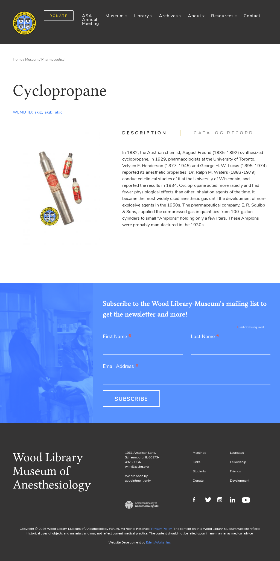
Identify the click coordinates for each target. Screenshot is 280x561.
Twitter (210, 500)
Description (144, 133)
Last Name (205, 337)
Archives (168, 16)
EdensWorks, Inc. (158, 542)
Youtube (247, 500)
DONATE (58, 15)
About (194, 16)
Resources (222, 16)
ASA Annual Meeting (90, 20)
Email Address (121, 366)
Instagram (222, 500)
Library (141, 16)
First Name (117, 337)
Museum (115, 16)
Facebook (197, 500)
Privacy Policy (161, 529)
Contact (252, 16)
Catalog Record (224, 133)
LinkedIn (234, 500)
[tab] (151, 133)
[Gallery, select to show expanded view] (61, 187)
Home (17, 59)
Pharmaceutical (53, 59)
